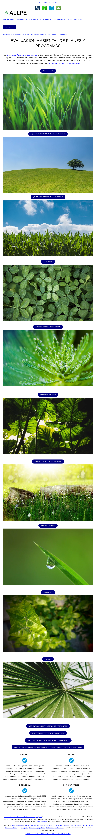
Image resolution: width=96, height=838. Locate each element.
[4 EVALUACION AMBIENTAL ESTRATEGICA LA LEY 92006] (48, 266)
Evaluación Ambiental (31, 825)
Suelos (42, 825)
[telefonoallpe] (37, 6)
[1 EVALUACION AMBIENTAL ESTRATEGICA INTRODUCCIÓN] (48, 74)
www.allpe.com (42, 821)
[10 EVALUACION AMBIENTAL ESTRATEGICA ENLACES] (48, 663)
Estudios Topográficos (37, 828)
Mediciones (50, 828)
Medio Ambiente (17, 825)
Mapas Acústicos (11, 828)
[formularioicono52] (51, 6)
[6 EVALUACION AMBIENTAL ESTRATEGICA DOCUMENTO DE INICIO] (48, 398)
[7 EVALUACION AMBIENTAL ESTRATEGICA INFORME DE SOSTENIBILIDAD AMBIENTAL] (48, 465)
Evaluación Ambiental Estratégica (21, 55)
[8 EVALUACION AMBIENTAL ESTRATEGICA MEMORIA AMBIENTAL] (48, 529)
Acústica (59, 825)
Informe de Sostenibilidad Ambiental (64, 63)
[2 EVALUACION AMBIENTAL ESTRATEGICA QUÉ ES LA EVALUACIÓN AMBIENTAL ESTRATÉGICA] (48, 137)
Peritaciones (59, 828)
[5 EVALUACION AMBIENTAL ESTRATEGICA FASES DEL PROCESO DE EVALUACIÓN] (48, 331)
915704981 (43, 3)
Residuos (49, 825)
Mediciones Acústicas (85, 825)
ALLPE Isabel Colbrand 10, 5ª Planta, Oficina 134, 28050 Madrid (48, 834)
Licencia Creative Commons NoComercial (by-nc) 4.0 (23, 817)
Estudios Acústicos (69, 825)
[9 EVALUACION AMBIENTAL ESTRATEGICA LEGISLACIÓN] (48, 596)
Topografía (24, 828)
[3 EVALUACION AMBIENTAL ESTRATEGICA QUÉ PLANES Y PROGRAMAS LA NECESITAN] (48, 201)
